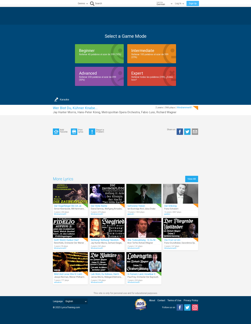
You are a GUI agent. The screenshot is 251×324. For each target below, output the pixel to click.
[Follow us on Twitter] (187, 307)
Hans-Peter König (88, 112)
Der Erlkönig (170, 206)
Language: (58, 301)
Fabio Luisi (148, 112)
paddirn (167, 214)
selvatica (57, 282)
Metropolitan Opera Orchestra (121, 112)
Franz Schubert (171, 209)
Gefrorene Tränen (136, 206)
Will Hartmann (77, 209)
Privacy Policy (191, 300)
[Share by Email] (195, 131)
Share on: (171, 129)
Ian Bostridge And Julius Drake (141, 209)
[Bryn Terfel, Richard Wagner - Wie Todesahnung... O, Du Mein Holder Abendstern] (143, 228)
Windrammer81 (184, 107)
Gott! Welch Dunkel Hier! (66, 240)
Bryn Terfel (133, 243)
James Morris (97, 277)
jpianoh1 (131, 214)
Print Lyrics (80, 131)
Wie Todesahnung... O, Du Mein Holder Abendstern (153, 240)
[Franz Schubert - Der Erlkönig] (180, 194)
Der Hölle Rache (99, 206)
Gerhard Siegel (114, 243)
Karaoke (64, 99)
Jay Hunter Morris (64, 112)
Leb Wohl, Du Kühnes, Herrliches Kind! (110, 274)
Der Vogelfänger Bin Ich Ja (67, 206)
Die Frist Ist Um (172, 240)
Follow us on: (168, 307)
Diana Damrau (97, 209)
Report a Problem (100, 131)
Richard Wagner (166, 112)
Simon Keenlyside (62, 209)
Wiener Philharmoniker (79, 277)
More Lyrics (63, 179)
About (152, 300)
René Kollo (59, 243)
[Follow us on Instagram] (195, 307)
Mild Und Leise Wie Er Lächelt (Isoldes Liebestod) (79, 274)
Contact (161, 300)
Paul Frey (132, 277)
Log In (178, 3)
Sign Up (193, 3)
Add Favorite (64, 131)
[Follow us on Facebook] (180, 307)
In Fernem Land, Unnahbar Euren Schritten (148, 274)
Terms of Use (174, 300)
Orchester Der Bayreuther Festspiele (153, 277)
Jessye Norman (61, 277)
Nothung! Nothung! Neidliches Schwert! (111, 240)
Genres (81, 3)
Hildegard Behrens (112, 277)
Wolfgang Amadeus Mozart (117, 209)
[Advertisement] (125, 15)
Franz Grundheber (172, 243)
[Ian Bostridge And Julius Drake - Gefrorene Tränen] (143, 194)
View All (192, 179)
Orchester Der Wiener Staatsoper (79, 243)
